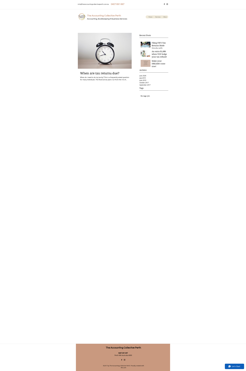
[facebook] (164, 4)
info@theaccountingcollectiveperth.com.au (93, 4)
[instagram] (167, 4)
